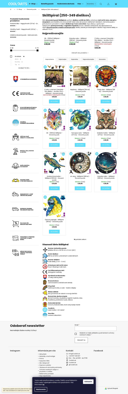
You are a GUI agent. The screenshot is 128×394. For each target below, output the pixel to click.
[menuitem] (33, 4)
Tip (17, 64)
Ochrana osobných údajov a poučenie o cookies (48, 370)
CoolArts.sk (72, 360)
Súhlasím (88, 382)
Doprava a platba (45, 365)
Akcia (18, 59)
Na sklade (19, 56)
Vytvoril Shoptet (112, 388)
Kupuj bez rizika (44, 361)
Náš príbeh (42, 354)
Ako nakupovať (44, 363)
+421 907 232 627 (74, 356)
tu (43, 384)
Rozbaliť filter (24, 68)
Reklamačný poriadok (46, 374)
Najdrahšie (74, 59)
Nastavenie (41, 389)
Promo (41, 358)
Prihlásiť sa (81, 340)
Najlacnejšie (62, 59)
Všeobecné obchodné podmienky (50, 367)
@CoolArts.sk (73, 365)
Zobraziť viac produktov (79, 53)
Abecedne (102, 59)
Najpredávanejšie (88, 59)
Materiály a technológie (47, 356)
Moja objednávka (45, 376)
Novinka (18, 62)
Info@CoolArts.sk (74, 354)
